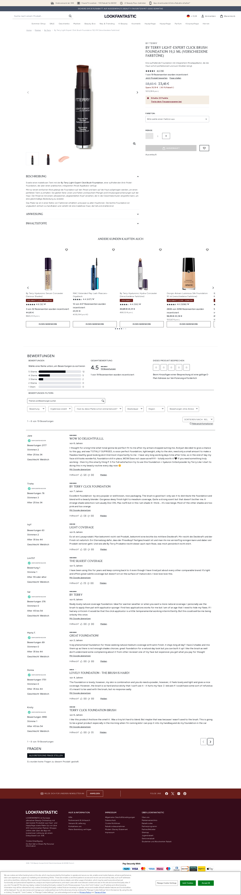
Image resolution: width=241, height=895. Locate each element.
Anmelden (95, 793)
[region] (120, 883)
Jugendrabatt (147, 835)
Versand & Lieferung (77, 823)
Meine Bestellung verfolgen (79, 829)
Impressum (110, 832)
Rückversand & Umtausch (79, 820)
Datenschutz (110, 820)
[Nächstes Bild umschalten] (137, 92)
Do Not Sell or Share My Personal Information (40, 845)
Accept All (206, 883)
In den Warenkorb (48, 324)
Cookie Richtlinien (112, 823)
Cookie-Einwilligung (34, 841)
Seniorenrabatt (148, 838)
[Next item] (213, 288)
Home (29, 30)
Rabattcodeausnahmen (115, 826)
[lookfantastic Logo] (120, 16)
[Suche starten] (70, 16)
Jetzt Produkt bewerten (156, 78)
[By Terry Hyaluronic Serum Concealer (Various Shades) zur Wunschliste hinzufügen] (67, 250)
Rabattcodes (147, 823)
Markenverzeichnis (149, 820)
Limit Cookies (188, 883)
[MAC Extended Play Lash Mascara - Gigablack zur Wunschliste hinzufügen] (113, 250)
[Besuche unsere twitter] (173, 794)
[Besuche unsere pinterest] (185, 794)
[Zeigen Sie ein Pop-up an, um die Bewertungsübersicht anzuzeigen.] (45, 304)
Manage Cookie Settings (166, 883)
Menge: (149, 130)
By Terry (47, 30)
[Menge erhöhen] (166, 136)
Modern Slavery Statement (116, 829)
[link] (208, 16)
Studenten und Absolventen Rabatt (157, 842)
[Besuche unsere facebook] (167, 794)
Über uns (146, 817)
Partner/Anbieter (149, 829)
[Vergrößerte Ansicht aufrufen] (134, 144)
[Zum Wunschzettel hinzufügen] (204, 148)
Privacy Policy (85, 892)
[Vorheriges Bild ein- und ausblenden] (28, 92)
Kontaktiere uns (75, 826)
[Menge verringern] (149, 136)
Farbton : (150, 113)
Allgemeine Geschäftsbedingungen (120, 817)
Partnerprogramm (149, 826)
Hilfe (70, 817)
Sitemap (145, 832)
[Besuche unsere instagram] (179, 794)
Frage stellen (175, 78)
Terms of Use (100, 892)
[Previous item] (28, 288)
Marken (38, 30)
